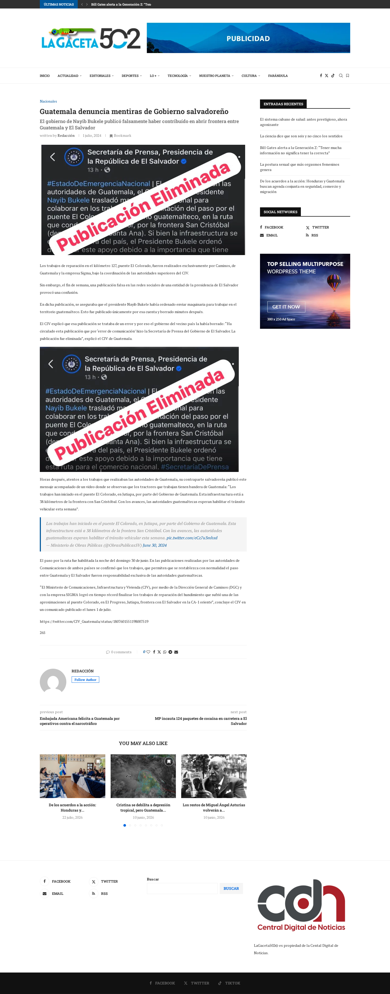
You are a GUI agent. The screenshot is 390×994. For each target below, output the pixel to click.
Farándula (278, 75)
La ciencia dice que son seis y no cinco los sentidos (301, 135)
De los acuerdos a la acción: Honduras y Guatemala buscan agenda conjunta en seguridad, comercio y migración (302, 186)
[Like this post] (148, 651)
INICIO (45, 75)
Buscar (153, 879)
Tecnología (178, 75)
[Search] (341, 75)
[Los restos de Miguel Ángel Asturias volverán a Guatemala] (214, 776)
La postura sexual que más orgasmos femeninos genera (133, 4)
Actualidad (68, 75)
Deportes (130, 75)
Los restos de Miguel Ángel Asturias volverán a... (214, 808)
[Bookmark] (347, 75)
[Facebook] (321, 75)
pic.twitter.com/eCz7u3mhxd (192, 538)
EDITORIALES (100, 75)
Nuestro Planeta (214, 75)
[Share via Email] (176, 651)
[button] (82, 4)
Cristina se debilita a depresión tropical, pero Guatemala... (143, 808)
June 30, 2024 (155, 545)
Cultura (249, 75)
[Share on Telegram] (170, 651)
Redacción (66, 135)
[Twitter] (326, 75)
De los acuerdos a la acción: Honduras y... (72, 808)
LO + (153, 75)
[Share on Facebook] (154, 651)
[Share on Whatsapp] (164, 651)
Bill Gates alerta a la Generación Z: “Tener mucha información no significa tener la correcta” (300, 150)
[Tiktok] (333, 75)
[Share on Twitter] (159, 651)
